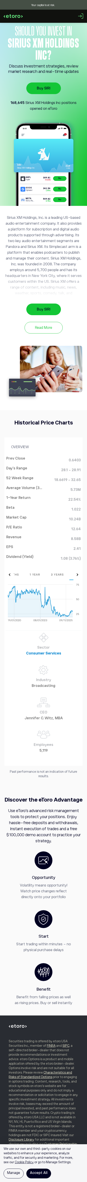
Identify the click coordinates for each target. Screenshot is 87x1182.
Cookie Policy (24, 1162)
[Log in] (80, 16)
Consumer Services (43, 653)
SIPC (65, 1045)
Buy (59, 178)
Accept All (39, 1173)
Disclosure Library (21, 1139)
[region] (43, 1163)
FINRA (51, 1045)
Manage (13, 1173)
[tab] (35, 574)
